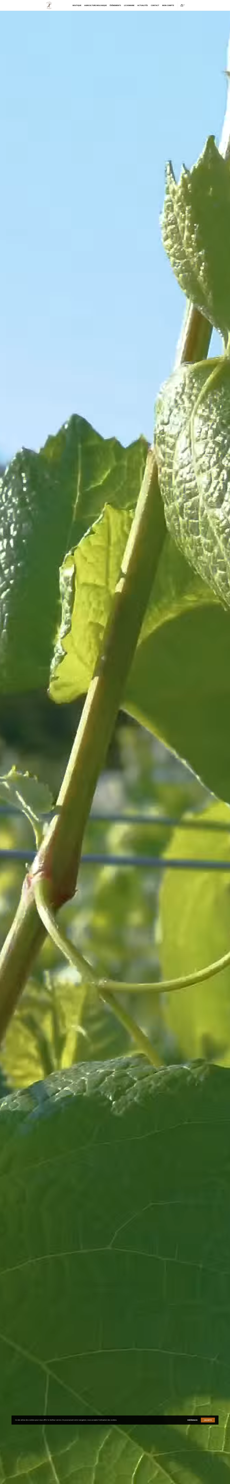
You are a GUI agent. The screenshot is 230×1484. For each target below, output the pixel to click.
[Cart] (181, 5)
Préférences (192, 1420)
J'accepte (208, 1420)
